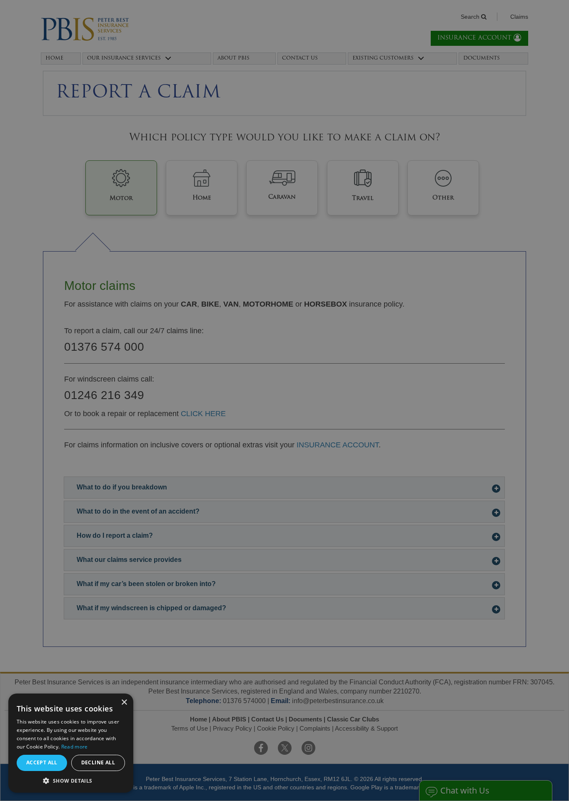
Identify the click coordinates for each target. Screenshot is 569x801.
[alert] (284, 400)
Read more (74, 746)
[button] (71, 780)
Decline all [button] (98, 762)
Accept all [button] (41, 762)
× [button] (124, 702)
